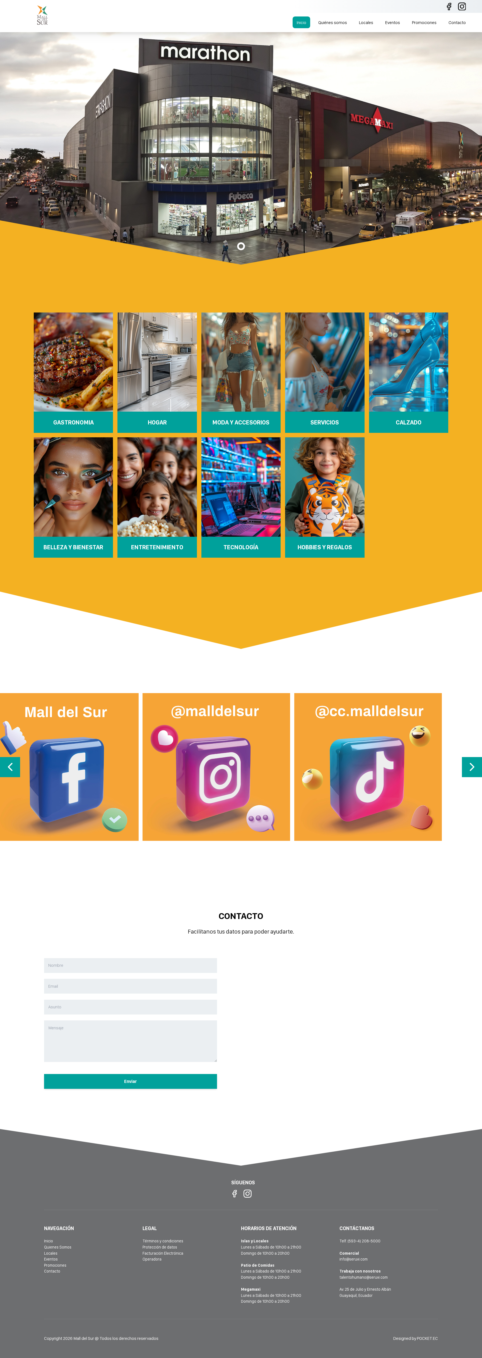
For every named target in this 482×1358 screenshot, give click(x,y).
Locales (366, 22)
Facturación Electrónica (163, 1253)
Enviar (130, 1081)
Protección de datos (160, 1247)
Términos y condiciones (163, 1240)
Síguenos (82, 787)
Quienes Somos (57, 1247)
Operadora (152, 1259)
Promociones (424, 22)
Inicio (301, 22)
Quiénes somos (332, 22)
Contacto (457, 22)
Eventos (392, 22)
